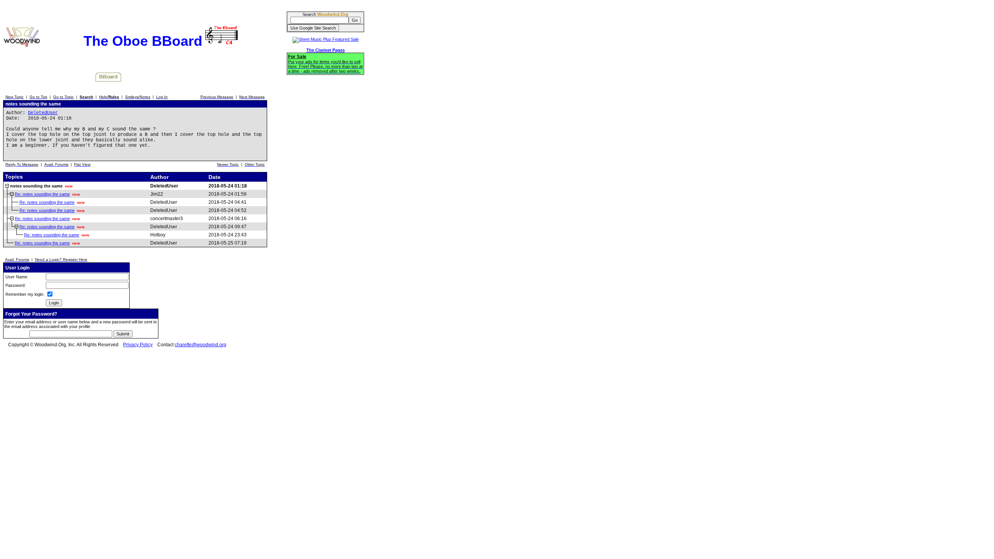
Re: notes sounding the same (42, 194)
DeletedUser (43, 113)
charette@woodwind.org (200, 344)
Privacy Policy (138, 344)
